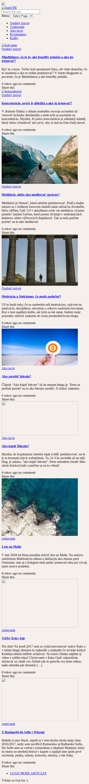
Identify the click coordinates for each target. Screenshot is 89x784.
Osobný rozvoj (19, 23)
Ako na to (16, 30)
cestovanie (8, 538)
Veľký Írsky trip (13, 638)
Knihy (14, 38)
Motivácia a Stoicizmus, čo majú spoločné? (31, 296)
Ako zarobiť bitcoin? (16, 376)
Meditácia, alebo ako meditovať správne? (31, 194)
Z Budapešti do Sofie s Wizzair (23, 732)
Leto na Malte (11, 546)
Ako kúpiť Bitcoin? (15, 446)
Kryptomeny (18, 34)
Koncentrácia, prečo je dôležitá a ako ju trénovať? (37, 103)
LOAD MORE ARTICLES (28, 773)
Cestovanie (17, 27)
